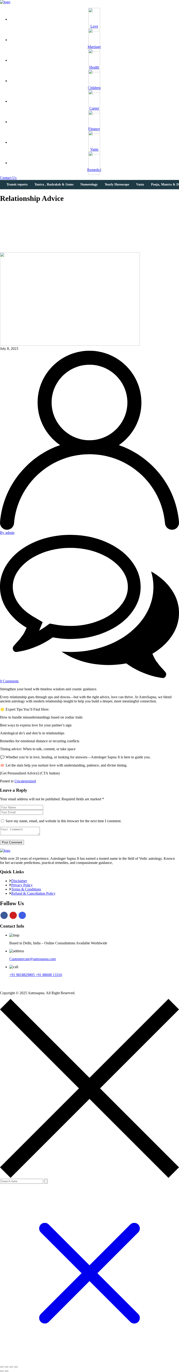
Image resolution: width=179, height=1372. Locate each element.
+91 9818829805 (22, 975)
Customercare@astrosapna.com (32, 959)
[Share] (11, 1367)
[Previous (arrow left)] (2, 1371)
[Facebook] (4, 915)
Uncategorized (25, 781)
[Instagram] (22, 915)
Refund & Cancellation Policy (33, 893)
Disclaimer (19, 881)
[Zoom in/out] (2, 1367)
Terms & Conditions (26, 889)
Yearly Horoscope (117, 184)
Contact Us (8, 178)
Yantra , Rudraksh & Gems (53, 184)
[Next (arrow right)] (6, 1371)
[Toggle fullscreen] (6, 1367)
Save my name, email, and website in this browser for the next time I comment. (63, 821)
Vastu (140, 184)
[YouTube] (13, 915)
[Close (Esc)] (16, 1367)
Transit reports (17, 184)
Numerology (89, 184)
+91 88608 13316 (49, 975)
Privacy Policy (22, 885)
